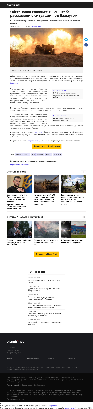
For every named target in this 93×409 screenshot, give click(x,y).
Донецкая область (22, 154)
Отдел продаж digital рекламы (33, 385)
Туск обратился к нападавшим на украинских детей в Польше (41, 298)
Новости (51, 358)
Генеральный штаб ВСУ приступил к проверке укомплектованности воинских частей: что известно (44, 199)
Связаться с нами (51, 378)
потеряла (38, 132)
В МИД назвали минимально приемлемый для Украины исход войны (66, 95)
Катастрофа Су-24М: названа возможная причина (44, 323)
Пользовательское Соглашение (35, 380)
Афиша (9, 358)
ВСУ (33, 154)
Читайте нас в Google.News (46, 146)
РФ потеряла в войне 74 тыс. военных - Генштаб (64, 119)
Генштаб (40, 154)
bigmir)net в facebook (19, 164)
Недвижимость (33, 358)
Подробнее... (53, 405)
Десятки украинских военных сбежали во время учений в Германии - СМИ (45, 306)
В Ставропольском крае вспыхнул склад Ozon (72, 241)
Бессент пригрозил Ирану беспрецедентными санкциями (19, 242)
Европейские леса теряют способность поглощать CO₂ (46, 242)
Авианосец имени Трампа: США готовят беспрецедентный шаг (44, 314)
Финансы (71, 358)
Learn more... (70, 408)
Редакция (38, 378)
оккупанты (57, 154)
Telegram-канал (33, 141)
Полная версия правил (15, 399)
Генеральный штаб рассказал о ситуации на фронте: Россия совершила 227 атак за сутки (72, 199)
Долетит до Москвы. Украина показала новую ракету (44, 289)
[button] (82, 171)
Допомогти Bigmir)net (46, 254)
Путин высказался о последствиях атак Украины (44, 281)
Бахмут (48, 154)
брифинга (14, 83)
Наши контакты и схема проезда (19, 378)
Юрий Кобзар (36, 26)
